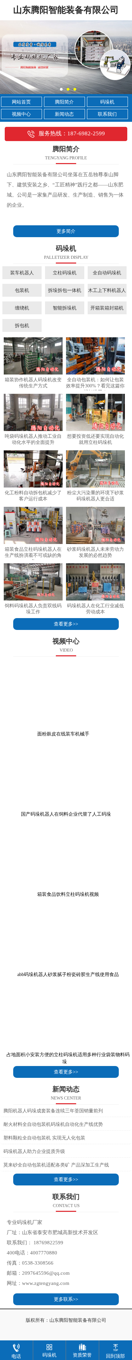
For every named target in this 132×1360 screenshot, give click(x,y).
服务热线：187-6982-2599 (72, 133)
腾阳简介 (64, 102)
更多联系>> (66, 1299)
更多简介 (66, 231)
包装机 (22, 290)
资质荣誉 (82, 1355)
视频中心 (21, 114)
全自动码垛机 (107, 272)
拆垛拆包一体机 (64, 290)
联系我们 (107, 114)
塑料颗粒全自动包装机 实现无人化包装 (44, 1137)
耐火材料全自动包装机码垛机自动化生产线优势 (53, 1124)
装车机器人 (22, 272)
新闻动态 (64, 114)
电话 (16, 1356)
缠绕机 (22, 308)
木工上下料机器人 (107, 290)
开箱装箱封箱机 (107, 308)
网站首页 (21, 102)
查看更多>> (66, 624)
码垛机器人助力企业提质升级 (34, 1151)
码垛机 (107, 102)
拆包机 (22, 325)
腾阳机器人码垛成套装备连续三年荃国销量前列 (53, 1110)
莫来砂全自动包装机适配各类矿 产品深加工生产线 (56, 1165)
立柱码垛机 (64, 272)
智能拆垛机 (64, 308)
